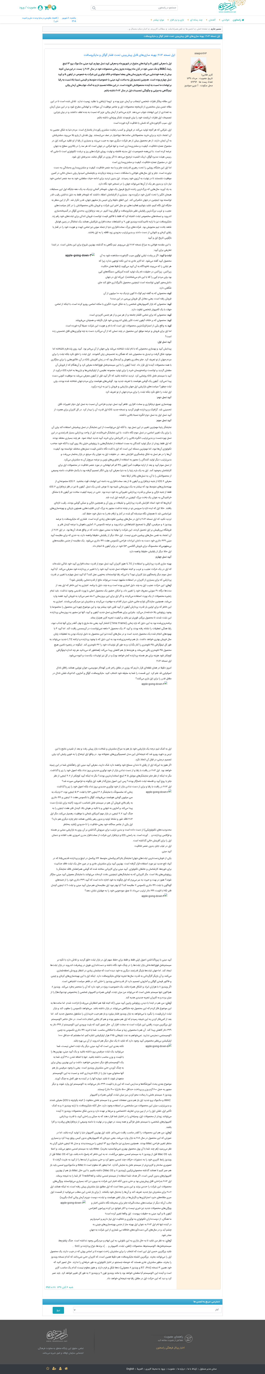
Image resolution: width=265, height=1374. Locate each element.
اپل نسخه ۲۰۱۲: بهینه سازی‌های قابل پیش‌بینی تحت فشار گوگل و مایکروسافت (129, 55)
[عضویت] (54, 1369)
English (130, 1369)
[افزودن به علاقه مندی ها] (48, 1369)
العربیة (140, 1369)
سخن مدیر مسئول (208, 1369)
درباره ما (181, 1369)
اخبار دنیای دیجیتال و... (137, 29)
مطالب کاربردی (158, 29)
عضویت (31, 8)
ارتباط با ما (192, 1369)
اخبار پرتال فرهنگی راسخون (170, 1348)
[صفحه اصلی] (66, 1369)
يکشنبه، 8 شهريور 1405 (69, 20)
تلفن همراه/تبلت (175, 29)
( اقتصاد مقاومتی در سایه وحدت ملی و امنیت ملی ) (40, 20)
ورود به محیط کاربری (155, 1369)
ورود (22, 8)
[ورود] (60, 1369)
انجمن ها (189, 29)
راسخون (237, 20)
